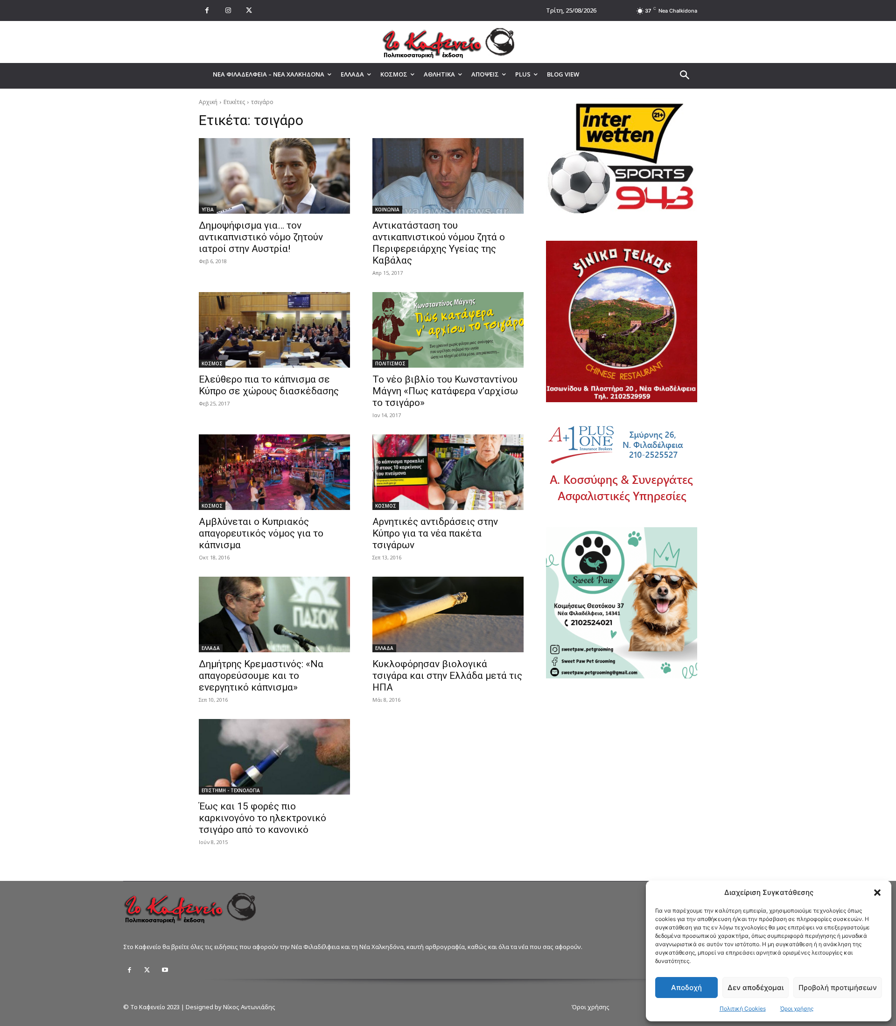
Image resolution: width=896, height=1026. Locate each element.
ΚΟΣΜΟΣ (212, 363)
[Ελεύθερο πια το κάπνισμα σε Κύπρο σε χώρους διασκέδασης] (274, 330)
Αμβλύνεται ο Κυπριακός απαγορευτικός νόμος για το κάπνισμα (261, 533)
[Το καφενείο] (448, 42)
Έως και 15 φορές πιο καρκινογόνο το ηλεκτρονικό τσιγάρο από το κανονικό (262, 818)
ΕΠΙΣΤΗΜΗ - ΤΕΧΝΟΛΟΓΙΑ (231, 790)
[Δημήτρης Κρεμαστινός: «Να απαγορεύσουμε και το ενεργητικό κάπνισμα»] (274, 614)
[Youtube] (165, 970)
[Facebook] (207, 10)
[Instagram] (228, 10)
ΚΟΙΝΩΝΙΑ (387, 209)
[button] (877, 892)
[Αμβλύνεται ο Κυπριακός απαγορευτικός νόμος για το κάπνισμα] (274, 472)
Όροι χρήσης (796, 1008)
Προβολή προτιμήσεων (837, 987)
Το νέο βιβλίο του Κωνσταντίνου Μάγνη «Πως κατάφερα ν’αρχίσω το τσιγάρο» (445, 391)
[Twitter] (147, 970)
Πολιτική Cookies (743, 1008)
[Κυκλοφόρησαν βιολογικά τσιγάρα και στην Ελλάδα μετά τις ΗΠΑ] (448, 614)
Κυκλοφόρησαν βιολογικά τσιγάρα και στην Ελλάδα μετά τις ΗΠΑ (447, 675)
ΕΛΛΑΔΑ (211, 648)
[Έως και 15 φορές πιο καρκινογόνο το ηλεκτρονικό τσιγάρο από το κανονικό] (274, 757)
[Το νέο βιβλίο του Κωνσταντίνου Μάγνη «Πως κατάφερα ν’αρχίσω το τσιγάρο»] (448, 330)
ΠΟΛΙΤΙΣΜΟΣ (390, 363)
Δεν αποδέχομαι (756, 987)
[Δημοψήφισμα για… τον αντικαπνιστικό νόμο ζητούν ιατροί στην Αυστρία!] (274, 176)
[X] (249, 10)
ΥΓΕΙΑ (208, 209)
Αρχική (208, 102)
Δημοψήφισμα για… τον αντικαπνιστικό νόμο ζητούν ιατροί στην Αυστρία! (261, 237)
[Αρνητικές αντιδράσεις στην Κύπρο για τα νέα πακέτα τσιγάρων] (448, 472)
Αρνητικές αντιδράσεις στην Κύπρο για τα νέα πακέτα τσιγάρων (435, 533)
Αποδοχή (686, 987)
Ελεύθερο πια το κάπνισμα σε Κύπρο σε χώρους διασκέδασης (269, 385)
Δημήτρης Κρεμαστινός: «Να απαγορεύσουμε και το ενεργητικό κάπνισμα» (261, 675)
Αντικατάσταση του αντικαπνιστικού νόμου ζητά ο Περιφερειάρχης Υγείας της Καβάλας (438, 243)
